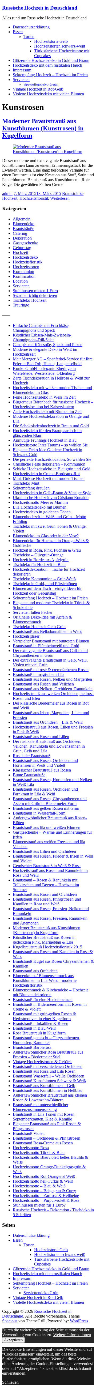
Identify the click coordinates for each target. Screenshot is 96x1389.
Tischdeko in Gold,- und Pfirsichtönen (45, 583)
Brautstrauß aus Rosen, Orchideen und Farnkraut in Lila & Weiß (45, 791)
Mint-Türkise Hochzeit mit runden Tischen (49, 478)
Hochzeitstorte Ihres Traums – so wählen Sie (50, 445)
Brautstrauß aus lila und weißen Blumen (46, 827)
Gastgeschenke (25, 243)
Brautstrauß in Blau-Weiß (34, 1028)
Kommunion (23, 271)
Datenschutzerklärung (31, 27)
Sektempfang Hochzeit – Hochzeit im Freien (50, 75)
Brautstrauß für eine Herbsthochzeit (43, 999)
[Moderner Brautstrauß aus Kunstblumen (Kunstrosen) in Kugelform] (48, 151)
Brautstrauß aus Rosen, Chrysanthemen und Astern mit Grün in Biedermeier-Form (50, 801)
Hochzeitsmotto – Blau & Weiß (39, 1186)
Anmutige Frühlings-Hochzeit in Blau (45, 440)
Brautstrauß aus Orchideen (35, 971)
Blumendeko (23, 223)
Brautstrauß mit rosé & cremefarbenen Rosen (51, 669)
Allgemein (21, 219)
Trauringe (21, 305)
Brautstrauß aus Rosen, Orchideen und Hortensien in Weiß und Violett (45, 763)
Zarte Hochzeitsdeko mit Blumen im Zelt (47, 411)
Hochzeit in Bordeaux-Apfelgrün (41, 559)
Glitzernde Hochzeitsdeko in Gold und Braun (51, 60)
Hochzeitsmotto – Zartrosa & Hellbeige (46, 1195)
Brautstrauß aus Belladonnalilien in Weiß (47, 631)
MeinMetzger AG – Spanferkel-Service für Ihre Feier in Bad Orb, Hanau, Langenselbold (53, 361)
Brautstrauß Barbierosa (32, 1047)
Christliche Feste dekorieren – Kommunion (49, 464)
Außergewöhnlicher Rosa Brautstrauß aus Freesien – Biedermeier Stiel (48, 1054)
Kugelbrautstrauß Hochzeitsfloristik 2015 (47, 947)
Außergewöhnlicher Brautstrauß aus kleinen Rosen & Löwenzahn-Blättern (50, 1097)
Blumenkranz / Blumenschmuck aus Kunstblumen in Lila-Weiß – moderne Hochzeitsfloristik (45, 980)
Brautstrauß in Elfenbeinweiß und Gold (46, 646)
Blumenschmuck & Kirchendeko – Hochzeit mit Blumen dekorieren (50, 992)
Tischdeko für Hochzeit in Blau (39, 564)
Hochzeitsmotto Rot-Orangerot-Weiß (44, 1176)
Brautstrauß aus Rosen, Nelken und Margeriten (52, 679)
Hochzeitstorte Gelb (51, 41)
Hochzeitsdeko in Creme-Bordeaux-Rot (46, 473)
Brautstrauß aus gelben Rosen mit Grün (46, 808)
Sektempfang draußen (31, 488)
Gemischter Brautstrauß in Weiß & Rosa (47, 865)
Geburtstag (22, 247)
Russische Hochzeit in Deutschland (39, 8)
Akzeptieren (13, 1340)
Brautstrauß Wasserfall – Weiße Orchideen (48, 1076)
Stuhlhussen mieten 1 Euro (35, 290)
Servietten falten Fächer (33, 612)
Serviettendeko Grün (40, 84)
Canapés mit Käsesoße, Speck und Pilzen (47, 344)
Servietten (21, 79)
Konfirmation (24, 276)
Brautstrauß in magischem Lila (38, 674)
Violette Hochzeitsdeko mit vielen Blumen (48, 94)
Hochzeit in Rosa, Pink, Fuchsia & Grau (47, 550)
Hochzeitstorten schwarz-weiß (59, 46)
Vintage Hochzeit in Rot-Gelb (38, 89)
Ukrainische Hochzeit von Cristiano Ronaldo (51, 497)
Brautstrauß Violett (29, 1133)
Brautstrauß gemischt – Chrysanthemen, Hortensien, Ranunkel (46, 1040)
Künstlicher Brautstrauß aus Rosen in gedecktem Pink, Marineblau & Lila (44, 939)
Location (20, 281)
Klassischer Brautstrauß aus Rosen (42, 770)
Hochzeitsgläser (26, 636)
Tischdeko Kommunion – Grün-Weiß (44, 579)
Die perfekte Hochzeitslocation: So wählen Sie (52, 459)
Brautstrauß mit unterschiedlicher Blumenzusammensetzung (40, 1107)
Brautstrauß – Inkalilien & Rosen (40, 1023)
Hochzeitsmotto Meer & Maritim (40, 502)
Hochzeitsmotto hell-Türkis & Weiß (43, 1181)
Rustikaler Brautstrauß (31, 755)
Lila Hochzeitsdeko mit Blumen (39, 507)
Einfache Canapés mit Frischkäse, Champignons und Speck (41, 328)
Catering (20, 233)
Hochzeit (9, 198)
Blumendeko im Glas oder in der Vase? (46, 536)
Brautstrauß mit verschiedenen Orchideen (47, 1066)
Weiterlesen (60, 198)
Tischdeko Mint (26, 483)
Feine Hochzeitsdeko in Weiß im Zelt (44, 397)
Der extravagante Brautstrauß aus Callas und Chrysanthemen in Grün (50, 653)
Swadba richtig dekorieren (35, 295)
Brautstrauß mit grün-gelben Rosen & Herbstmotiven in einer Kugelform (44, 1016)
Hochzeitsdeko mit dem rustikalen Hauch (47, 65)
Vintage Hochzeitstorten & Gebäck (42, 1061)
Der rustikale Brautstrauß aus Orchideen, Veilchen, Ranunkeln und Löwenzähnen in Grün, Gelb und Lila (49, 746)
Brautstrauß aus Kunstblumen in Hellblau (47, 1090)
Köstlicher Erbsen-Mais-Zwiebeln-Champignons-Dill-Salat (42, 337)
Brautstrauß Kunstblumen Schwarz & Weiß (49, 1081)
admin (7, 193)
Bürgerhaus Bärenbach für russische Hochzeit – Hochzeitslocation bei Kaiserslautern (53, 404)
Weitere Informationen (72, 1334)
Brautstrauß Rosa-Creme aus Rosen (43, 1143)
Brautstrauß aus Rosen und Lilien (41, 736)
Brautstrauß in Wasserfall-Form (39, 813)
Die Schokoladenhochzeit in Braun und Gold (51, 426)
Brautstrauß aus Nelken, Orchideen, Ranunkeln (53, 689)
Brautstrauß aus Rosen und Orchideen (45, 894)
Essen (18, 31)
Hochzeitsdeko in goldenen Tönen (42, 512)
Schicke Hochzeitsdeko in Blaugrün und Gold (51, 469)
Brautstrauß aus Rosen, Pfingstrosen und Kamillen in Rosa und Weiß (47, 901)
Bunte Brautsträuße (29, 775)
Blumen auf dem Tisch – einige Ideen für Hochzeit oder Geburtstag (47, 590)
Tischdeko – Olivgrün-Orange (38, 555)
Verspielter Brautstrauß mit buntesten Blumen (51, 641)
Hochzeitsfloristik (34, 198)
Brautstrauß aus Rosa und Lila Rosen (44, 1071)
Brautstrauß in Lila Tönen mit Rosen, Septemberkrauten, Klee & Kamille (44, 1116)
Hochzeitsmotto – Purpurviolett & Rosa (46, 1200)
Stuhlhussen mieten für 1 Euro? (39, 1205)
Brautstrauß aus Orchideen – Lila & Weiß (48, 722)
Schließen (10, 1382)
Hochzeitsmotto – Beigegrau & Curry (44, 1190)
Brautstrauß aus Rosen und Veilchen (43, 684)
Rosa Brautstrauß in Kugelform (39, 1033)
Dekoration (22, 238)
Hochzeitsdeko (25, 257)
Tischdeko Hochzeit (29, 300)
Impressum (22, 70)
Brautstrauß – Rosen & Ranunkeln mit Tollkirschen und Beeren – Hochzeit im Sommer (46, 885)
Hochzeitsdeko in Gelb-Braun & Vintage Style (52, 493)
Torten (28, 36)
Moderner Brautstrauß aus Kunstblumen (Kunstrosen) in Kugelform (42, 128)
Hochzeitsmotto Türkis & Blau (39, 1152)
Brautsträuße (72, 193)
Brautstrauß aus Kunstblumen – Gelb (44, 1085)
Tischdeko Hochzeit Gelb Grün (39, 626)
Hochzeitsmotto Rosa (31, 1147)
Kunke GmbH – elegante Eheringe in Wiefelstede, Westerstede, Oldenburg (44, 371)
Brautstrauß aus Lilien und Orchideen (44, 851)
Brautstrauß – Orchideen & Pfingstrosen (46, 1138)
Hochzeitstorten (26, 267)
